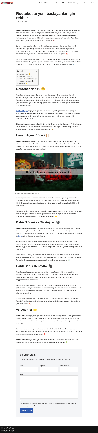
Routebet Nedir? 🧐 (25, 74)
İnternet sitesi (64, 366)
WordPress (10, 428)
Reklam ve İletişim (90, 3)
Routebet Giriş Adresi (46, 3)
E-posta (43, 366)
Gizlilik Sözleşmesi (74, 3)
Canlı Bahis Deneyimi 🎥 (26, 81)
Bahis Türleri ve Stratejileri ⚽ (28, 78)
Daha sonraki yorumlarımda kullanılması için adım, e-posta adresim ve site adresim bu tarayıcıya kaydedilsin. (48, 405)
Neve (3, 428)
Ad (21, 366)
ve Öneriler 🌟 (23, 83)
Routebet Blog (60, 3)
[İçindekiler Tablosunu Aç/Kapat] (34, 71)
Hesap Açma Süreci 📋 (26, 76)
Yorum (22, 374)
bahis (20, 236)
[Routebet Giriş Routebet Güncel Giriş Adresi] (7, 3)
